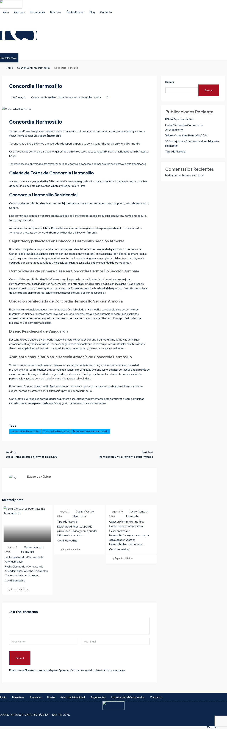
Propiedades (37, 12)
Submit (20, 658)
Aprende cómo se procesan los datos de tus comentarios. (92, 670)
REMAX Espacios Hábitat (179, 119)
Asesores (19, 12)
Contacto (106, 12)
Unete (51, 697)
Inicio (6, 12)
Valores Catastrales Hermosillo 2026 (186, 135)
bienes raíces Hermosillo (25, 431)
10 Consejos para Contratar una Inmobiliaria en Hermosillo (192, 143)
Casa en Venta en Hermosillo (33, 67)
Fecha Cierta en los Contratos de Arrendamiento (184, 127)
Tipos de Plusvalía (67, 521)
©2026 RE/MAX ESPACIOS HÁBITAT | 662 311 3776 (35, 715)
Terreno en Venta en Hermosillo (83, 97)
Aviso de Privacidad (72, 697)
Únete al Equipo (75, 12)
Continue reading (15, 580)
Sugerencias (98, 697)
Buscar (169, 81)
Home (9, 67)
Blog (92, 12)
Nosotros (55, 12)
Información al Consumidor (128, 697)
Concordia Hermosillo (56, 431)
